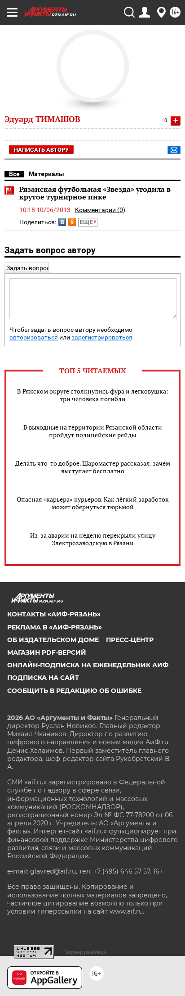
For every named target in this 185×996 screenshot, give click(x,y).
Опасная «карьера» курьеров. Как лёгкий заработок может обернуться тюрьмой (93, 503)
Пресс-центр (130, 640)
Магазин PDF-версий (46, 652)
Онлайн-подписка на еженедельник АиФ (87, 665)
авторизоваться (33, 337)
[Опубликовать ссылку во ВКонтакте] (62, 222)
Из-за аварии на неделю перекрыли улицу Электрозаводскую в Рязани (92, 539)
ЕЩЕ (86, 222)
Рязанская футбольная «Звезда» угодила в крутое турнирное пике (95, 193)
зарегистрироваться (101, 337)
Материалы (46, 173)
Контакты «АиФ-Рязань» (54, 614)
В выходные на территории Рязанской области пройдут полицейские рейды (92, 431)
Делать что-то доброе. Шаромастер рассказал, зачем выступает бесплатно (92, 467)
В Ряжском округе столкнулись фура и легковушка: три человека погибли (92, 395)
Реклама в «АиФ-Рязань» (54, 627)
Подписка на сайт (43, 678)
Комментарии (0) (100, 209)
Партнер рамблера (84, 952)
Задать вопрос (28, 268)
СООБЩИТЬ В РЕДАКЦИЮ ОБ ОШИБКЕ (74, 691)
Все (14, 173)
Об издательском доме (53, 640)
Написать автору (41, 149)
